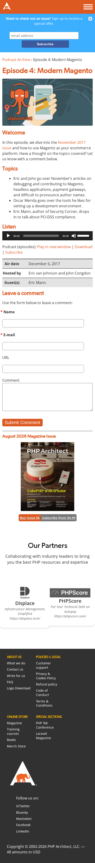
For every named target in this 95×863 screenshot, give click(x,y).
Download (83, 246)
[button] (90, 19)
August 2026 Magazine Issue (29, 436)
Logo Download (18, 688)
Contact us (15, 669)
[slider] (83, 235)
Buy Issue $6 (30, 518)
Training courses (13, 731)
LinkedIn (22, 831)
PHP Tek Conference (45, 725)
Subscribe (14, 252)
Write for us (16, 676)
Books (11, 740)
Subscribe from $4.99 (58, 518)
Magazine (14, 723)
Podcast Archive (16, 59)
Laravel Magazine (43, 735)
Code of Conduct (42, 692)
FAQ (10, 682)
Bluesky (22, 812)
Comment (11, 380)
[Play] (8, 235)
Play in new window (54, 246)
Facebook (23, 825)
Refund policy (46, 684)
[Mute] (73, 235)
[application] (47, 235)
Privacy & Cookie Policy (46, 676)
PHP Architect (23, 777)
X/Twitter (23, 806)
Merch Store (16, 746)
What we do (16, 663)
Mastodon (24, 818)
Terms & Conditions (44, 703)
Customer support (43, 665)
